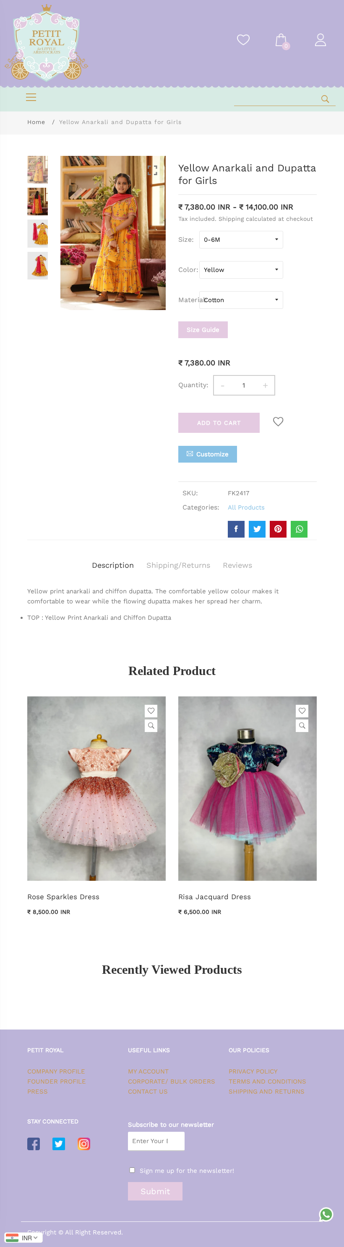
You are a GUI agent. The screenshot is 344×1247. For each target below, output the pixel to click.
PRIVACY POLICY (253, 1071)
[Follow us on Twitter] (257, 529)
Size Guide (203, 330)
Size (185, 239)
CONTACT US (148, 1091)
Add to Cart (219, 422)
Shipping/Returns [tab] (178, 565)
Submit (155, 1191)
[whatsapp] (299, 529)
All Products (246, 507)
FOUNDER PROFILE (56, 1081)
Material (188, 300)
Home (36, 122)
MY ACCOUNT (148, 1071)
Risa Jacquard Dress (214, 897)
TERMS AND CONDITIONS (267, 1081)
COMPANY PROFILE (56, 1071)
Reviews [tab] (237, 565)
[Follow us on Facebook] (236, 529)
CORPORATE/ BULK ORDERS (171, 1081)
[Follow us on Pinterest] (278, 529)
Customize (212, 454)
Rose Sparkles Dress (63, 897)
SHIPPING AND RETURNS (267, 1091)
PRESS (37, 1091)
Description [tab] (113, 565)
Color (187, 270)
